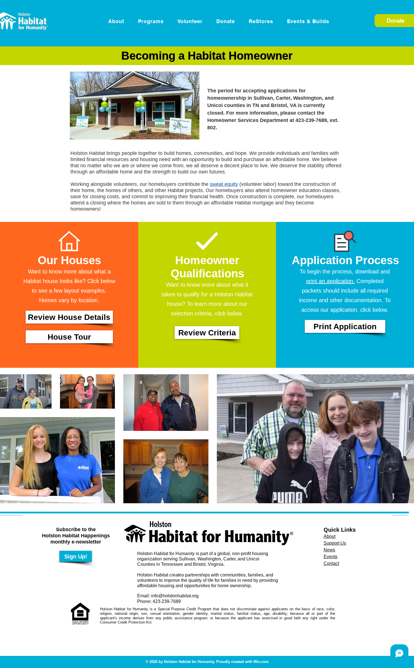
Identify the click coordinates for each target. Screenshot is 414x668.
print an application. (330, 281)
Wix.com (261, 662)
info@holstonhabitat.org (175, 595)
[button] (305, 21)
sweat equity (224, 184)
